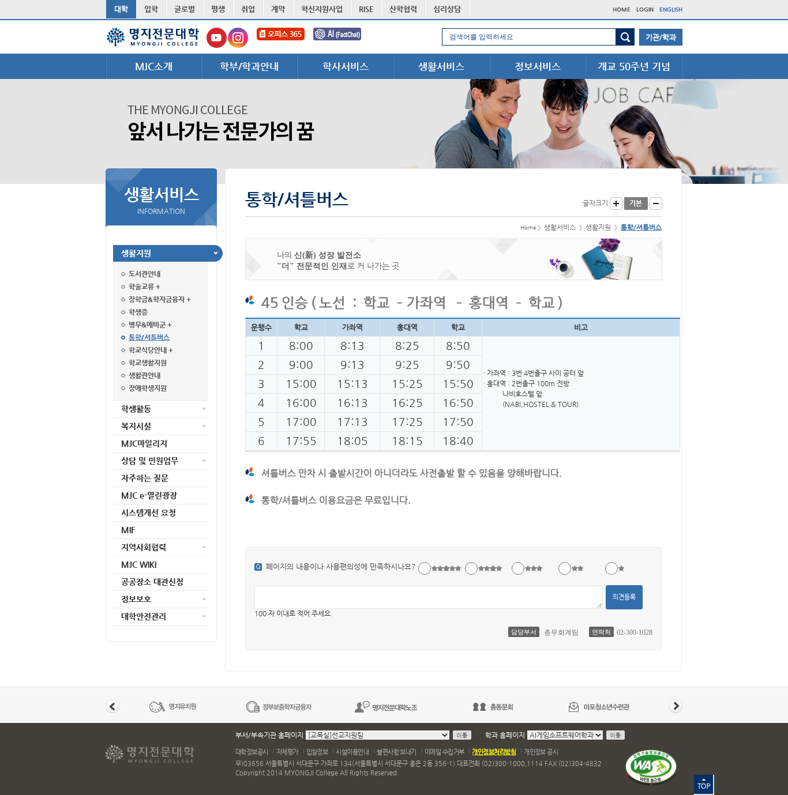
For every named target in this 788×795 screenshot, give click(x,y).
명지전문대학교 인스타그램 (238, 38)
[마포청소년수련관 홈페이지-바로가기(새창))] (599, 706)
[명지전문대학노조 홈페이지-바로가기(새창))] (386, 706)
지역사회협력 (143, 547)
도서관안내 (144, 274)
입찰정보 (317, 752)
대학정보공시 (251, 752)
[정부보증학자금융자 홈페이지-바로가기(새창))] (279, 706)
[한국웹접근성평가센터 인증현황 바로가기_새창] (651, 767)
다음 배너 (675, 706)
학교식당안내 (148, 350)
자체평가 (287, 752)
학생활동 (136, 408)
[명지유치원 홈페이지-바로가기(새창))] (172, 706)
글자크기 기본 (636, 203)
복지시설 (136, 426)
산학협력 (403, 9)
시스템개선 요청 (148, 512)
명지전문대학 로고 (153, 37)
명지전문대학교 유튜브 (217, 38)
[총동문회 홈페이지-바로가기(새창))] (492, 706)
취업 (248, 9)
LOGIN (645, 9)
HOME (622, 9)
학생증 (138, 312)
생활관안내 (144, 375)
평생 (218, 9)
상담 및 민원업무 (149, 460)
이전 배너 (112, 706)
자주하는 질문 (144, 478)
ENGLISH (670, 9)
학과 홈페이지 (505, 735)
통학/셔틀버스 (149, 337)
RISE (366, 9)
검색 (625, 37)
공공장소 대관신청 (152, 581)
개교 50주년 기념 (634, 66)
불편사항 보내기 (396, 752)
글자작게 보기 (656, 203)
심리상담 (447, 9)
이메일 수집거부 (444, 752)
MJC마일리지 (144, 443)
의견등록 (624, 597)
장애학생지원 (148, 388)
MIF (128, 529)
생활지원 (136, 253)
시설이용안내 (352, 752)
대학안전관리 (143, 616)
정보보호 (136, 599)
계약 (278, 9)
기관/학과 (661, 37)
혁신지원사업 (322, 9)
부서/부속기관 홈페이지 (269, 735)
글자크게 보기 (616, 203)
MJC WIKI (138, 564)
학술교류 (141, 286)
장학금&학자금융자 (157, 299)
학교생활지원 (148, 363)
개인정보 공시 (541, 752)
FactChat (345, 38)
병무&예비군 (147, 325)
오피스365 (281, 38)
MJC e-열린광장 (149, 495)
